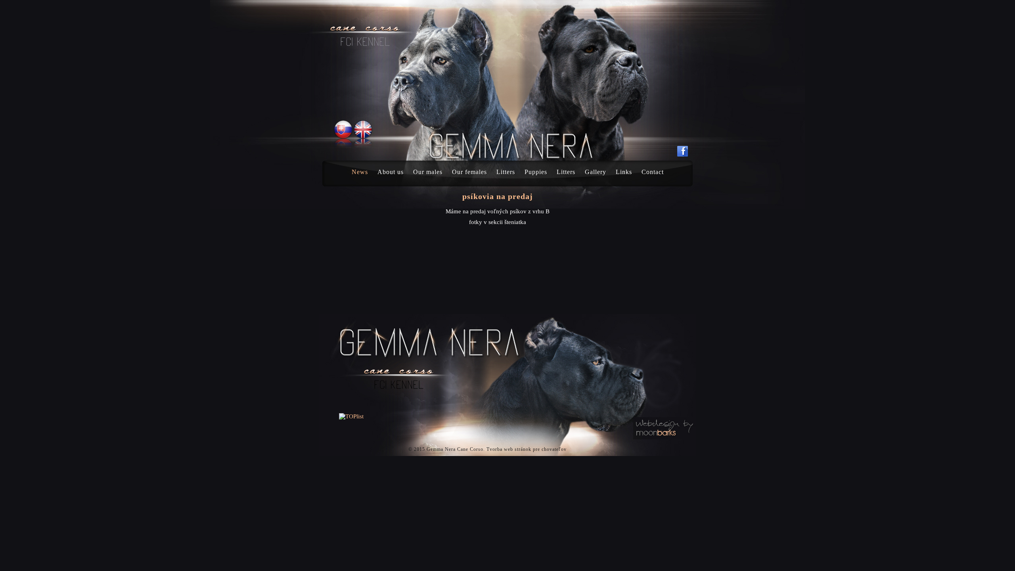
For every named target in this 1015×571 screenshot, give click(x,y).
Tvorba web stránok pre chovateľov (526, 449)
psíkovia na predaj (497, 196)
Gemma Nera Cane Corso (455, 449)
